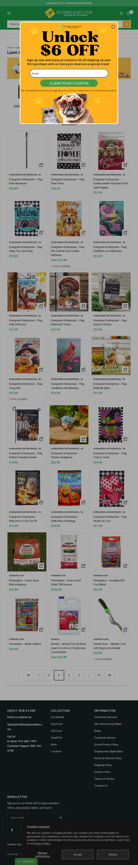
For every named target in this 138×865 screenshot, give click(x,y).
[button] (113, 27)
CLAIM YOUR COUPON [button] (69, 83)
